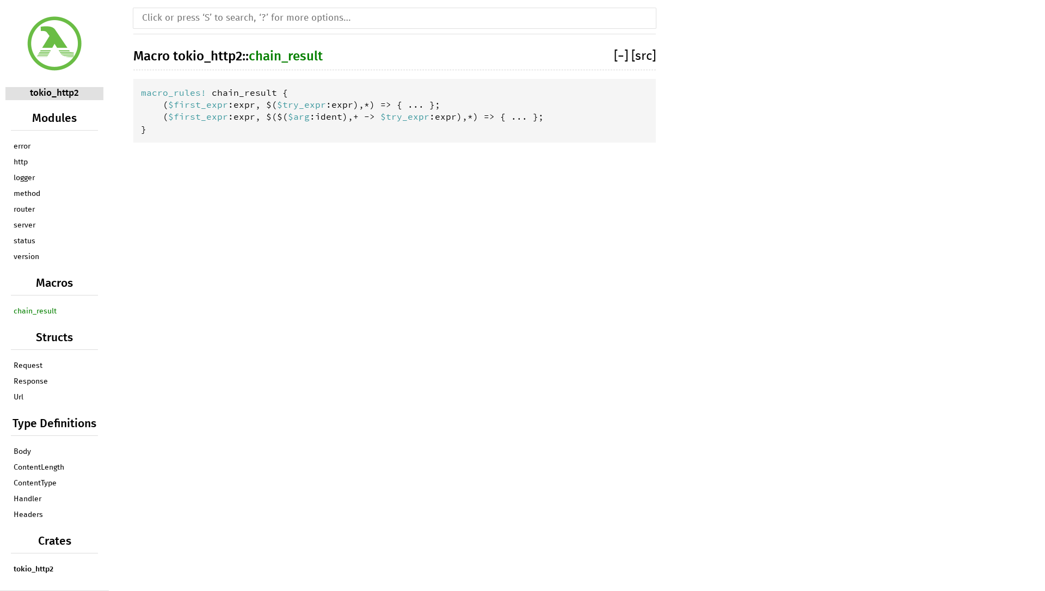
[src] (643, 56)
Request (28, 366)
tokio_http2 (54, 93)
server (24, 225)
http (21, 162)
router (24, 209)
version (26, 257)
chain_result (35, 311)
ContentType (35, 483)
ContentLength (39, 467)
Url (18, 397)
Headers (28, 515)
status (24, 241)
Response (31, 381)
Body (22, 451)
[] (622, 56)
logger (24, 178)
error (22, 146)
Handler (27, 499)
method (27, 194)
